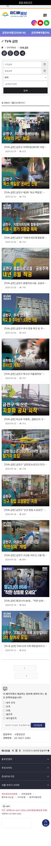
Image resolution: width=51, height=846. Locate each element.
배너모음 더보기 (48, 751)
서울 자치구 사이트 (11, 785)
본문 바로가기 (25, 2)
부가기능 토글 (22, 53)
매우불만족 (11, 718)
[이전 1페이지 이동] (25, 668)
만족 (8, 706)
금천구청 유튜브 (40, 23)
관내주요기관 (8, 776)
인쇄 (16, 53)
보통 (8, 710)
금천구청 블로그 (46, 23)
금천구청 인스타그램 (34, 23)
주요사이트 (7, 767)
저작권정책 (26, 794)
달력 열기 (45, 64)
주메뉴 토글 (45, 15)
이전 (12, 750)
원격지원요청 (35, 797)
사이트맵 (21, 797)
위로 (46, 824)
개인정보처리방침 (9, 794)
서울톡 (7, 806)
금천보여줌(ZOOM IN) (14, 32)
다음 (20, 750)
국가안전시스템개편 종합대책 (35, 750)
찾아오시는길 (7, 797)
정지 (16, 750)
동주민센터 (7, 759)
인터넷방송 (11, 47)
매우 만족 (10, 702)
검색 (25, 90)
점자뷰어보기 (4, 53)
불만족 (9, 714)
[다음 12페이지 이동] (26, 676)
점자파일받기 (10, 53)
